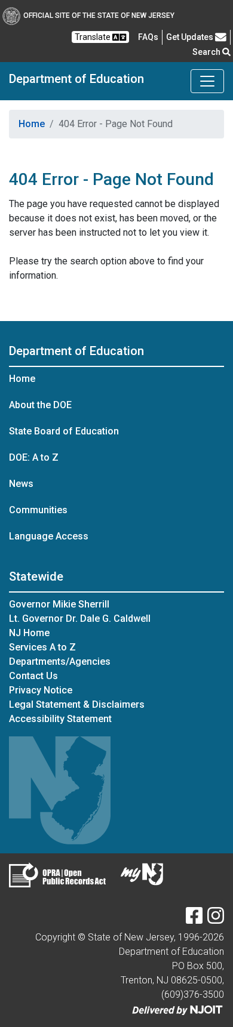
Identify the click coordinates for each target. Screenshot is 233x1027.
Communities (38, 510)
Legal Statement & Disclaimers (77, 704)
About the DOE (40, 405)
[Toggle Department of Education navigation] (207, 81)
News (21, 483)
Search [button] (207, 52)
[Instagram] (215, 919)
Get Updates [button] (190, 37)
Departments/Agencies (60, 661)
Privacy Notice (40, 690)
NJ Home (29, 633)
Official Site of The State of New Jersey (98, 15)
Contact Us (33, 675)
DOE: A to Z (34, 457)
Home (32, 123)
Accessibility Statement (60, 718)
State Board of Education (64, 431)
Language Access (48, 536)
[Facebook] (194, 919)
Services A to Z (42, 647)
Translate (93, 37)
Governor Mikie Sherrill (59, 604)
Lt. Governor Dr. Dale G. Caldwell (80, 618)
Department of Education (76, 79)
